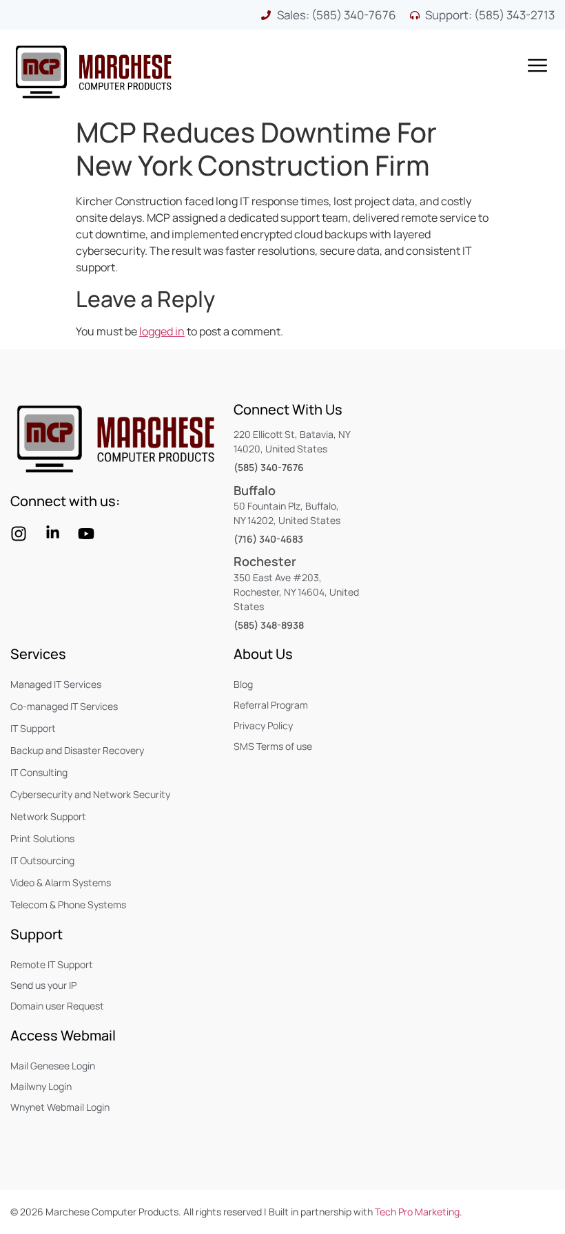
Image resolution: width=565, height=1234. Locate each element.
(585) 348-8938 (269, 624)
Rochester (265, 561)
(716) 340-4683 (268, 538)
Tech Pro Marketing (417, 1211)
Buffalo (255, 490)
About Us (263, 654)
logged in (162, 331)
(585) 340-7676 (269, 467)
